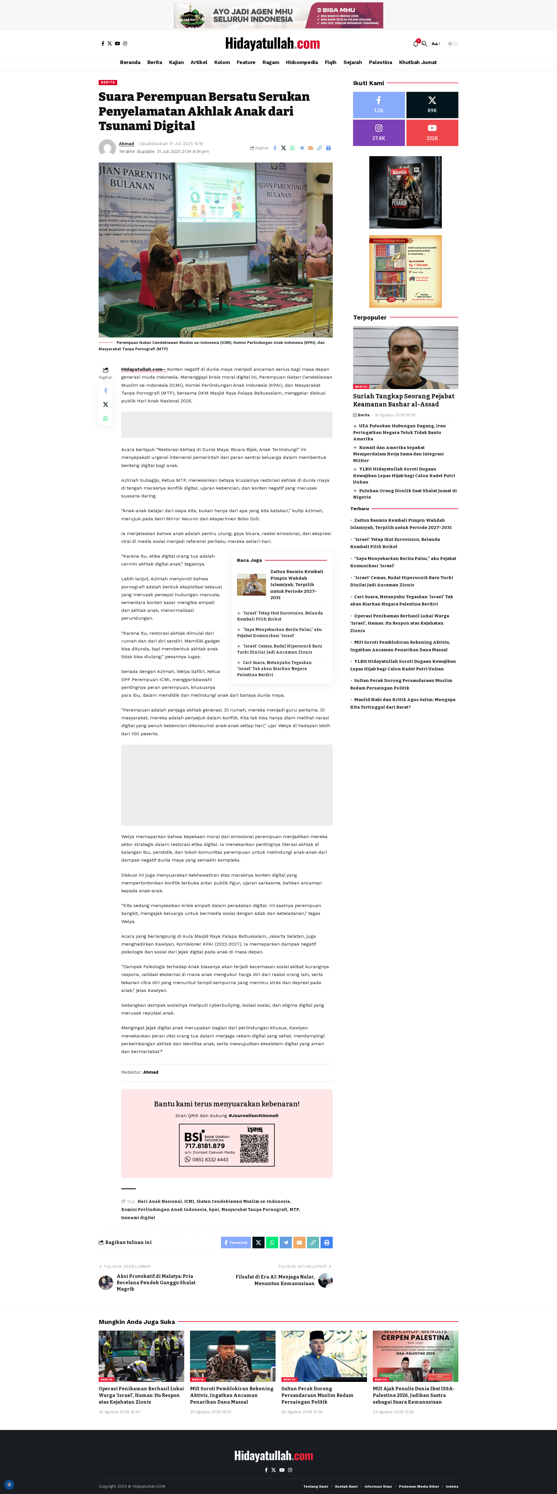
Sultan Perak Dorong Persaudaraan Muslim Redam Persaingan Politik (317, 1395)
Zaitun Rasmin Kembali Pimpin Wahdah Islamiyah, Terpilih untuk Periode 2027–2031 (296, 584)
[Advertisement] (226, 425)
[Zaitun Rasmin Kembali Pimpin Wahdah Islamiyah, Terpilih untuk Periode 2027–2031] (251, 585)
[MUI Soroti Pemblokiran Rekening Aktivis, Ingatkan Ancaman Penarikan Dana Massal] (233, 1356)
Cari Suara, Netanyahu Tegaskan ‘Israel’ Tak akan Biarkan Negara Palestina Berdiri (274, 668)
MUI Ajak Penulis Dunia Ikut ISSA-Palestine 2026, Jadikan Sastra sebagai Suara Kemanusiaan (414, 1395)
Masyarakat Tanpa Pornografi (254, 1209)
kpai (214, 1209)
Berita (108, 82)
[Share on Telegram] (302, 148)
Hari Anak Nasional (160, 1201)
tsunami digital (138, 1217)
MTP (294, 1209)
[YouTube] (117, 43)
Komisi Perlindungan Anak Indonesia (164, 1209)
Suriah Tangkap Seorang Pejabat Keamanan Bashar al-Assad (404, 400)
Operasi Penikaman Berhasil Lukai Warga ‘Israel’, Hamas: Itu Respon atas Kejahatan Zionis (399, 623)
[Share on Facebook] (275, 148)
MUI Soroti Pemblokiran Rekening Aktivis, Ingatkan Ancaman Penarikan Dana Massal (232, 1395)
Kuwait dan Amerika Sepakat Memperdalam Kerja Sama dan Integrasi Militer (398, 454)
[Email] (311, 148)
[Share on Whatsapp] (293, 148)
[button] (424, 44)
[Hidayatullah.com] (278, 43)
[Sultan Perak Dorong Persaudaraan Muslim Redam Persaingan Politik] (324, 1356)
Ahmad (126, 143)
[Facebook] (103, 43)
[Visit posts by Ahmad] (107, 148)
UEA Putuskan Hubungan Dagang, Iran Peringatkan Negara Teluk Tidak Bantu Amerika (399, 432)
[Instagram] (125, 43)
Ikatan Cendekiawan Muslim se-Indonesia (243, 1201)
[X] (109, 43)
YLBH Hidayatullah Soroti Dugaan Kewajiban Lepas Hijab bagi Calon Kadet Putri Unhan (404, 475)
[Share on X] (284, 148)
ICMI (189, 1201)
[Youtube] (432, 133)
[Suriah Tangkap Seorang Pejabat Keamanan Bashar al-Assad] (405, 357)
